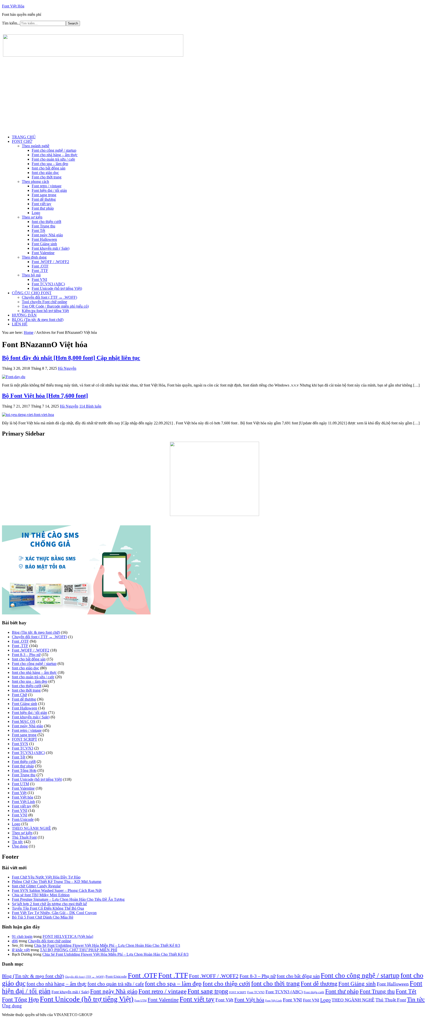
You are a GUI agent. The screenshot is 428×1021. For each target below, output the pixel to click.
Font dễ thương (24, 699)
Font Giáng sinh (24, 704)
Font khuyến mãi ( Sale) (31, 717)
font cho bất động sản (29, 659)
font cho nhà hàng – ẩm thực (34, 672)
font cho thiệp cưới (26, 686)
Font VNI (19, 810)
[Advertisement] (214, 96)
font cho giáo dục (25, 668)
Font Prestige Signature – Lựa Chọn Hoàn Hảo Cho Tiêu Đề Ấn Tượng (68, 899)
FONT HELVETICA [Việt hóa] (68, 936)
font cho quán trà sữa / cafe (33, 677)
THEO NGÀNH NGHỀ (31, 828)
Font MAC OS (23, 721)
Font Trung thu (23, 775)
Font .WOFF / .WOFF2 (30, 650)
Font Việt (19, 793)
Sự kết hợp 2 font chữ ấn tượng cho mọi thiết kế (49, 904)
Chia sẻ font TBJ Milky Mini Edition (41, 895)
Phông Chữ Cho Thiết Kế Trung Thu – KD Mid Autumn (56, 881)
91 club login (22, 936)
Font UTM (20, 784)
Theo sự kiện (22, 833)
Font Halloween (24, 708)
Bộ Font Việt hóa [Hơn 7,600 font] (45, 395)
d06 (15, 941)
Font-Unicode (23, 819)
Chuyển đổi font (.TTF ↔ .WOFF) (39, 637)
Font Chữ (19, 695)
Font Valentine (23, 788)
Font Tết (18, 757)
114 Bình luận (90, 406)
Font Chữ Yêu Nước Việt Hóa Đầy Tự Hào (46, 877)
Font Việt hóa (22, 797)
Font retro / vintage (27, 730)
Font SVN (20, 744)
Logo (16, 824)
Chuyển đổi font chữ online (49, 941)
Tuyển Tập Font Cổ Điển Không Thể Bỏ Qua (48, 908)
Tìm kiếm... (11, 23)
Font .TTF (20, 646)
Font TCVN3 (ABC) (28, 753)
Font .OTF (20, 641)
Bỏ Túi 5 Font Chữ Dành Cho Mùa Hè (42, 917)
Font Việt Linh (23, 802)
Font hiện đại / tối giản (29, 712)
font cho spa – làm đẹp (29, 681)
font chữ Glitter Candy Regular (36, 886)
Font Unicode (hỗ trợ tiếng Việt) (37, 779)
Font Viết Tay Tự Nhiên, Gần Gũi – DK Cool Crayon (54, 913)
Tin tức (17, 842)
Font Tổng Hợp (24, 770)
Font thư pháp (23, 766)
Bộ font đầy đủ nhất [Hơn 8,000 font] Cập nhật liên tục (71, 358)
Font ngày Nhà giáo (27, 726)
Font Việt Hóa (13, 6)
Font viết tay (21, 806)
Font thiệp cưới (24, 761)
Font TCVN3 (22, 748)
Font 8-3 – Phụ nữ (26, 655)
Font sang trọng (24, 735)
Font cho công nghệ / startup (34, 663)
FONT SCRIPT (24, 739)
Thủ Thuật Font (24, 837)
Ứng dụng (20, 846)
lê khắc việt (21, 950)
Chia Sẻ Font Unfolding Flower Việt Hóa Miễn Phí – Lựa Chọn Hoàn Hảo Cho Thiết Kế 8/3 (107, 945)
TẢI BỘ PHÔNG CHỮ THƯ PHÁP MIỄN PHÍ (78, 950)
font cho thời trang (26, 690)
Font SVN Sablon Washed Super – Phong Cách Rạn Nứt (57, 890)
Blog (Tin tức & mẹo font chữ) (36, 632)
